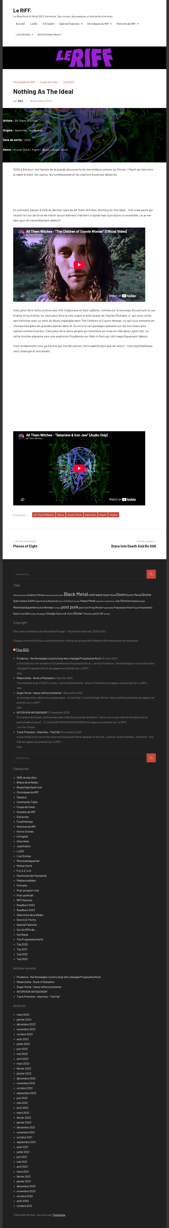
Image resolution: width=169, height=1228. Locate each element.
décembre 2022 (26, 1078)
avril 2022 (22, 1107)
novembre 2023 (26, 1029)
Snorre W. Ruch (64, 613)
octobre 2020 (25, 1196)
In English (48, 23)
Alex (20, 100)
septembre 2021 (26, 1142)
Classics (22, 797)
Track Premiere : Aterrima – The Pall (38, 732)
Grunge (77, 601)
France (61, 601)
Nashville (90, 514)
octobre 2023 (25, 1034)
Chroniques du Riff (98, 23)
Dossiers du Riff (26, 811)
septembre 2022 (26, 1093)
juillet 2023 (23, 1043)
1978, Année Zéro (27, 777)
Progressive (107, 607)
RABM (27, 613)
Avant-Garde (58, 595)
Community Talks (27, 802)
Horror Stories (25, 831)
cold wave (95, 595)
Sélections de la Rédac (30, 915)
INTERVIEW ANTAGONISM (32, 712)
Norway (48, 607)
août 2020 (23, 1200)
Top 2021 (22, 949)
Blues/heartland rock (29, 787)
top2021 (95, 613)
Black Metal (76, 594)
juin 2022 (22, 1098)
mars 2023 (23, 1063)
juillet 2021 (23, 1151)
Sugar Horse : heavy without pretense (39, 692)
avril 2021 (22, 1166)
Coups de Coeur (49, 82)
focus (51, 600)
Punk (21, 613)
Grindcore (68, 601)
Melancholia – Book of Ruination (35, 678)
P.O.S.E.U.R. (24, 870)
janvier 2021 (24, 1181)
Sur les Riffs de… (27, 929)
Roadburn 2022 (26, 905)
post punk (69, 607)
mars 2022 (23, 1112)
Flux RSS (22, 650)
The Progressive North (30, 939)
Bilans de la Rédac (27, 782)
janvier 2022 (24, 1122)
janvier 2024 (24, 1019)
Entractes (23, 816)
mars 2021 (23, 1171)
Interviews (23, 841)
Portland (57, 607)
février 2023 (24, 1068)
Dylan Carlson (20, 600)
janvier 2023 (24, 1073)
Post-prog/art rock (28, 890)
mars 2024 (23, 1014)
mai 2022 (22, 1102)
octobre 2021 (24, 1137)
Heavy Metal (87, 601)
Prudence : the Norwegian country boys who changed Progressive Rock (59, 658)
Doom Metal (133, 595)
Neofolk (40, 607)
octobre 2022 (25, 1088)
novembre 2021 (26, 1132)
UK (101, 613)
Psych (102, 514)
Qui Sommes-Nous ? (50, 34)
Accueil (20, 23)
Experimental (41, 601)
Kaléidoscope (138, 601)
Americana (48, 595)
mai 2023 (22, 1053)
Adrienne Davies (20, 595)
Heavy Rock (100, 601)
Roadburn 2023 (26, 910)
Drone (146, 594)
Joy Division (123, 601)
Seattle (33, 614)
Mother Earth (24, 865)
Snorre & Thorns (26, 919)
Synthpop (22, 934)
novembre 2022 (26, 1083)
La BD (33, 23)
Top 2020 (68, 82)
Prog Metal (95, 607)
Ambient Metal (35, 594)
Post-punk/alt (25, 895)
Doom (120, 594)
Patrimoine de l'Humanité (32, 875)
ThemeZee (58, 1214)
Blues (60, 514)
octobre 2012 (24, 1205)
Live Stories (23, 34)
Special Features (69, 23)
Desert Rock (75, 514)
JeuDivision (24, 846)
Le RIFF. (22, 10)
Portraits (22, 885)
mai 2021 (22, 1161)
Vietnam (107, 614)
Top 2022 (22, 954)
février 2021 (24, 1176)
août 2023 (23, 1039)
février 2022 (24, 1117)
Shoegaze (41, 613)
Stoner (114, 514)
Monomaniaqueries (24, 607)
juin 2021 (22, 1156)
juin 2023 (22, 1048)
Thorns (87, 613)
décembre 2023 (26, 1024)
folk (56, 601)
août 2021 (22, 1147)
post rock (84, 607)
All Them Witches (44, 514)
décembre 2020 (26, 1186)
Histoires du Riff (125, 23)
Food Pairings (25, 821)
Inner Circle (109, 601)
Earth (31, 600)
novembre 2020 (26, 1191)
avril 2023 (22, 1058)
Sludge (51, 613)
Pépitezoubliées (26, 880)
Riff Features (24, 900)
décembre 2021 (26, 1127)
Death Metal (109, 594)
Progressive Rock (123, 607)
